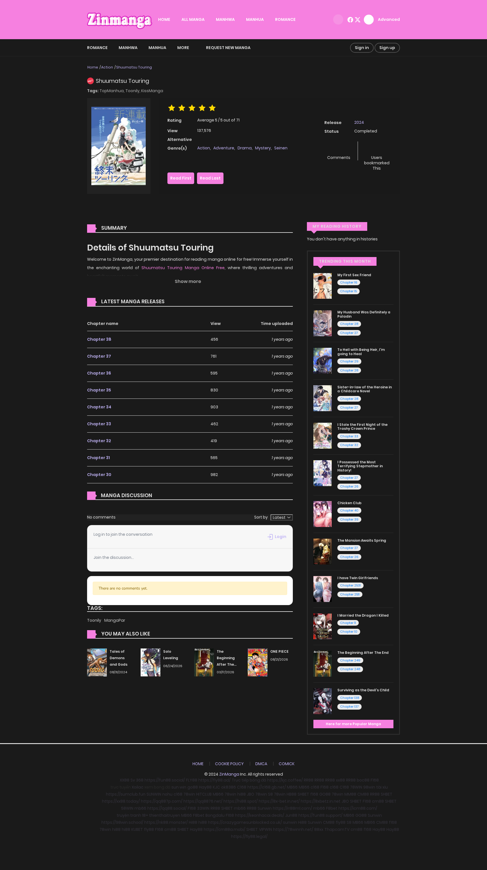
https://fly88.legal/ (249, 836)
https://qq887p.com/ (161, 801)
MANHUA (255, 19)
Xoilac (137, 787)
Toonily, (133, 91)
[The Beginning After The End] (204, 662)
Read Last (210, 178)
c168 (315, 787)
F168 (375, 780)
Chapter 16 (348, 282)
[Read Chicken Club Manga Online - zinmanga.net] (322, 514)
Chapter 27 (349, 333)
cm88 (378, 801)
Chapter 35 (99, 390)
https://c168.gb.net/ (266, 787)
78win (189, 794)
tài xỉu (382, 787)
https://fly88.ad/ (214, 780)
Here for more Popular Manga (353, 723)
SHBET (303, 794)
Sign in (362, 47)
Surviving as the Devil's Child (363, 690)
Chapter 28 (349, 324)
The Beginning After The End (363, 652)
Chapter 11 (348, 623)
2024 (359, 122)
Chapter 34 (99, 407)
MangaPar (114, 620)
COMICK (287, 764)
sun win (178, 787)
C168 (241, 787)
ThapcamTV (336, 829)
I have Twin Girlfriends (357, 577)
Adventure (223, 148)
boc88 (363, 780)
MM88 (350, 794)
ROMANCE (285, 19)
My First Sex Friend (354, 275)
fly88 (341, 822)
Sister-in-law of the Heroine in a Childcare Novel (364, 389)
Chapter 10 (348, 631)
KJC (216, 787)
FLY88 (191, 780)
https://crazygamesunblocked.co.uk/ (245, 822)
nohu (167, 794)
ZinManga (229, 774)
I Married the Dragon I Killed (363, 615)
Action (107, 67)
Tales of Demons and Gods (118, 658)
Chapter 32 (99, 441)
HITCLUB (204, 794)
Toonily (94, 620)
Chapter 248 (350, 669)
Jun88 (291, 815)
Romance (97, 47)
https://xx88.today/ (121, 801)
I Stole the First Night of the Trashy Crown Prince (362, 426)
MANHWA (225, 19)
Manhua (157, 47)
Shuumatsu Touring (134, 67)
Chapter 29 (349, 361)
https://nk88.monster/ (166, 822)
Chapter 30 (99, 474)
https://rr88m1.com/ (292, 808)
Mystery (263, 148)
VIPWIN (265, 829)
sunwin (290, 822)
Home (92, 67)
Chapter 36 (99, 373)
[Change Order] (175, 302)
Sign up (387, 47)
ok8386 (228, 787)
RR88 (308, 780)
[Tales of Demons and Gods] (97, 662)
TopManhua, (112, 91)
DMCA (261, 764)
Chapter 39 (349, 519)
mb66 (140, 808)
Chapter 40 (349, 510)
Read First (180, 178)
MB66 (292, 787)
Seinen (280, 148)
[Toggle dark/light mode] (338, 19)
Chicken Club (349, 503)
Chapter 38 (99, 339)
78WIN (356, 787)
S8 (270, 794)
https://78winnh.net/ (293, 829)
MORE (183, 47)
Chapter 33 (99, 424)
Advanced (389, 19)
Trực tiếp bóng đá (249, 780)
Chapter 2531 (350, 585)
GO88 (325, 794)
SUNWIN (154, 794)
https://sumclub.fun (125, 794)
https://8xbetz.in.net (320, 801)
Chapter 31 (98, 458)
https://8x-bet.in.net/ (279, 801)
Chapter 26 (349, 486)
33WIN (203, 808)
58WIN (127, 808)
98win (369, 787)
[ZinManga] (119, 19)
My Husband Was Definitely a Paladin (363, 314)
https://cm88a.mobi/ (224, 829)
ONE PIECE (279, 651)
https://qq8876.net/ (202, 801)
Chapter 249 (350, 660)
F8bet (331, 808)
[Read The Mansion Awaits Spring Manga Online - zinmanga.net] (322, 551)
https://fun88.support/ (320, 815)
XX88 (124, 780)
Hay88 (205, 787)
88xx (318, 829)
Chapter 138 (349, 698)
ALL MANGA (193, 19)
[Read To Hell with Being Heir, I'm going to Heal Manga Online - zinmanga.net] (322, 360)
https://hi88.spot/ (240, 801)
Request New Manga (228, 47)
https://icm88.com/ (357, 808)
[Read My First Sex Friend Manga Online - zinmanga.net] (322, 285)
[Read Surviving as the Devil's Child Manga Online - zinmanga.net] (322, 701)
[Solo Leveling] (150, 662)
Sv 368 (136, 780)
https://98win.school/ (122, 822)
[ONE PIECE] (257, 662)
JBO (250, 794)
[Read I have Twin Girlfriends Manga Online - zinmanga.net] (322, 588)
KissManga (152, 91)
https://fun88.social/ (165, 780)
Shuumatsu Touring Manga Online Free (182, 268)
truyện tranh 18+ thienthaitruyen (148, 815)
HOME (164, 19)
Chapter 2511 (350, 594)
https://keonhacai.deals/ (259, 815)
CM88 (363, 794)
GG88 (361, 815)
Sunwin (265, 808)
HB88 (291, 794)
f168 (314, 794)
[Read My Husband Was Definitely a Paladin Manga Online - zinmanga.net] (322, 323)
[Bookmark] (377, 148)
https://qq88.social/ (167, 808)
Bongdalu (215, 815)
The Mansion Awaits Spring (361, 540)
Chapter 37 (99, 356)
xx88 (340, 780)
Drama (245, 148)
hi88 (241, 794)
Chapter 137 (349, 706)
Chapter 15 (348, 291)
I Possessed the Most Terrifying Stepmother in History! (360, 466)
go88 (192, 787)
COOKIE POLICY (229, 764)
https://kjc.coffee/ (285, 780)
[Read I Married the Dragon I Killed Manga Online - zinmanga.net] (322, 626)
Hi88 (193, 822)
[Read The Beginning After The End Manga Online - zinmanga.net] (322, 663)
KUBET (137, 829)
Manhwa (128, 47)
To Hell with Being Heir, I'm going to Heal (361, 351)
